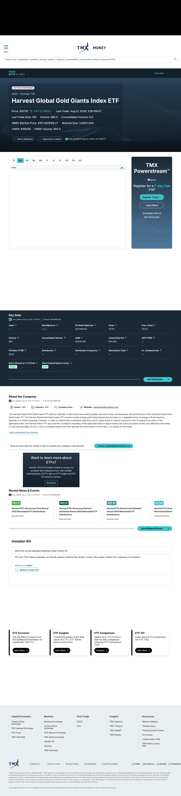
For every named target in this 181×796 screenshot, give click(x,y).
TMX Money (115, 735)
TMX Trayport (116, 726)
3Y (53, 160)
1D (14, 160)
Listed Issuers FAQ (151, 739)
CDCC (79, 722)
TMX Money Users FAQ (151, 744)
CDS (79, 726)
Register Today (151, 197)
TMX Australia (51, 750)
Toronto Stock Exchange (17, 723)
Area (14, 167)
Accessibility (90, 764)
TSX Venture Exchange (22, 728)
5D (20, 160)
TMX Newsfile (18, 737)
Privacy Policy (72, 764)
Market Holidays (150, 722)
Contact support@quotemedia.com (113, 446)
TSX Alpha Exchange (54, 737)
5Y (60, 160)
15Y (73, 160)
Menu (6, 52)
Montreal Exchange (53, 722)
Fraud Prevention (110, 764)
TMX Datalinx (116, 722)
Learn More (152, 205)
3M (33, 160)
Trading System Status (153, 730)
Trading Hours (149, 726)
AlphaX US (49, 741)
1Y (47, 160)
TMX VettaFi (115, 730)
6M (40, 160)
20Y (80, 160)
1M (27, 160)
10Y (67, 160)
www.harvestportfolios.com (105, 407)
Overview (159, 73)
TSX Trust (16, 733)
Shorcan (48, 746)
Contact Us (35, 764)
